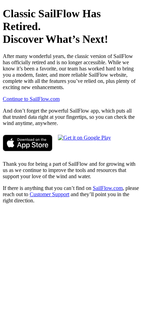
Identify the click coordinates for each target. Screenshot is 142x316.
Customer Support (49, 194)
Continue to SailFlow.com (31, 99)
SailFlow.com (108, 188)
